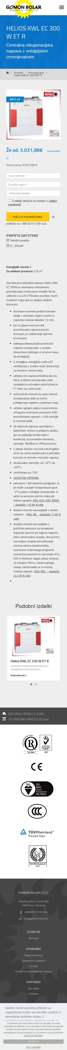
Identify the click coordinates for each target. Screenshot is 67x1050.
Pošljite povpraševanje (28, 217)
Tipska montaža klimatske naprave (33, 971)
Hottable (33, 994)
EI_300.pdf (16, 246)
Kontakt (33, 966)
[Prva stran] (7, 73)
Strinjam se (33, 1041)
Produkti (18, 73)
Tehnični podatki (19, 240)
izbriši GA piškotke (33, 1035)
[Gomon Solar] (36, 10)
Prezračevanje (36, 73)
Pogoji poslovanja (33, 955)
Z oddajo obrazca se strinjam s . (32, 202)
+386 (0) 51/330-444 (35, 912)
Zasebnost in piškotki (33, 960)
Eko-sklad (33, 988)
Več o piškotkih (33, 1047)
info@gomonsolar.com (36, 918)
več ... (33, 648)
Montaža (33, 938)
